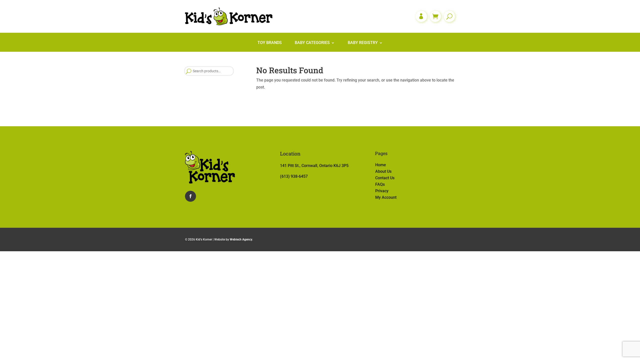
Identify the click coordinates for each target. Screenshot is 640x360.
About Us (383, 171)
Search (188, 71)
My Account (385, 197)
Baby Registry (363, 43)
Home (380, 164)
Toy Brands (270, 43)
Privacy (381, 190)
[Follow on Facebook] (190, 196)
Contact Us (384, 178)
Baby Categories (312, 43)
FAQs (380, 184)
